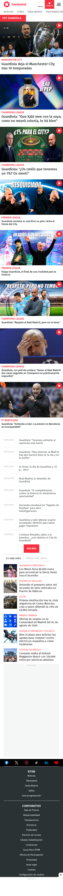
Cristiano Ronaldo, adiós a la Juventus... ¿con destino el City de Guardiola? (38, 537)
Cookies (31, 870)
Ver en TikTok (36, 763)
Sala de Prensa (31, 810)
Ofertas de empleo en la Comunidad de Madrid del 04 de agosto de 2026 (10, 620)
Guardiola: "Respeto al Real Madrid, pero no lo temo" (31, 298)
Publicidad (31, 830)
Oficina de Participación (31, 855)
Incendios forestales (32, 565)
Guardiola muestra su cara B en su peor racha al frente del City (31, 197)
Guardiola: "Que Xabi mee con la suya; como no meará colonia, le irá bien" (31, 92)
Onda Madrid (35, 12)
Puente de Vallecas (30, 581)
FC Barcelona (9, 420)
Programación (54, 12)
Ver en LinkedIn (46, 763)
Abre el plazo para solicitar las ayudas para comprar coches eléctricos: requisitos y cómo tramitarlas (10, 636)
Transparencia (31, 820)
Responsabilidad (31, 815)
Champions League (12, 112)
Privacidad (31, 860)
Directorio (31, 825)
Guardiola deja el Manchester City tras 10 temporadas (31, 39)
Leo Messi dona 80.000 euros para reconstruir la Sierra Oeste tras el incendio (10, 570)
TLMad (20, 12)
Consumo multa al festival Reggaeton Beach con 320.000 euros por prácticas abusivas (10, 655)
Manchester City (11, 60)
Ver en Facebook (7, 763)
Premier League (10, 217)
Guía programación (31, 796)
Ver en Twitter (16, 763)
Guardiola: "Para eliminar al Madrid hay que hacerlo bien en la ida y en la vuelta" (39, 455)
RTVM (31, 771)
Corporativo (31, 806)
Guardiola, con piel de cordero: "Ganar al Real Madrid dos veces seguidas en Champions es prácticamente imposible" (31, 346)
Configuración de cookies (31, 875)
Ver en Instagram (26, 763)
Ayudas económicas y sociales (37, 631)
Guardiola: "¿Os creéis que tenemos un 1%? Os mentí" (31, 144)
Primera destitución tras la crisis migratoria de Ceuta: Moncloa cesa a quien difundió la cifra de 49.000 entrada (10, 602)
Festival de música (30, 650)
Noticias (8, 12)
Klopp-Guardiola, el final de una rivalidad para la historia (31, 247)
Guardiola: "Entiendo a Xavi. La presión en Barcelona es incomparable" (31, 399)
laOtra (31, 791)
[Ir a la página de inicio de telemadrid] (15, 4)
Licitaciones (31, 845)
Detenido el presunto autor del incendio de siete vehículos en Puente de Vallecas (10, 586)
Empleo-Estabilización (31, 840)
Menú (58, 4)
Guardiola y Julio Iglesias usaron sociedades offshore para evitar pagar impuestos (37, 523)
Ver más (31, 548)
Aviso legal (31, 865)
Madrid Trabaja (28, 615)
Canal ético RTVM (31, 850)
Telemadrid (31, 781)
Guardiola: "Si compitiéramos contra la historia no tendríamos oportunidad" (37, 493)
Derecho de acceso (31, 835)
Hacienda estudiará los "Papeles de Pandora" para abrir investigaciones (39, 508)
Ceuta (22, 597)
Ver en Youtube (56, 763)
